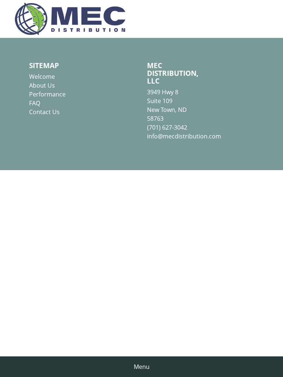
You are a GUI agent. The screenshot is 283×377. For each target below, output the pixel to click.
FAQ (34, 103)
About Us (42, 85)
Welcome (42, 77)
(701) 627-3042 (167, 127)
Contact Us (44, 112)
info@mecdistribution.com (184, 136)
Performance (47, 94)
